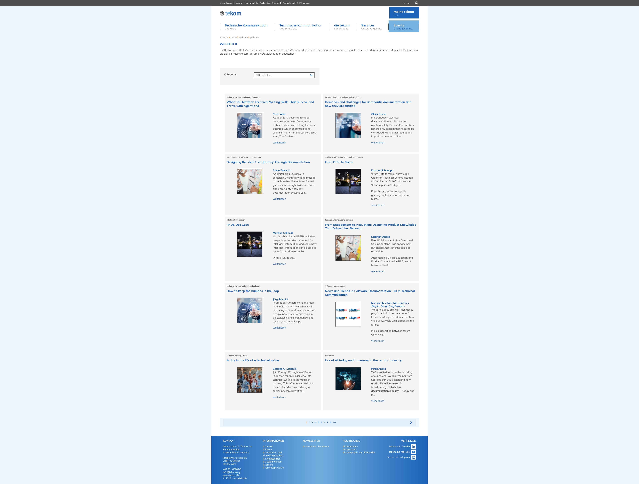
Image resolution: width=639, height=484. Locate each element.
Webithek (243, 37)
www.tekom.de (231, 475)
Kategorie (230, 74)
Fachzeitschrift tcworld (270, 3)
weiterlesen (279, 142)
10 (334, 422)
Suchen (416, 3)
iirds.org (238, 3)
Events (234, 37)
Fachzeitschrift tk (290, 3)
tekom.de (224, 37)
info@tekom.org (231, 472)
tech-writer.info (251, 3)
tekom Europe (226, 3)
